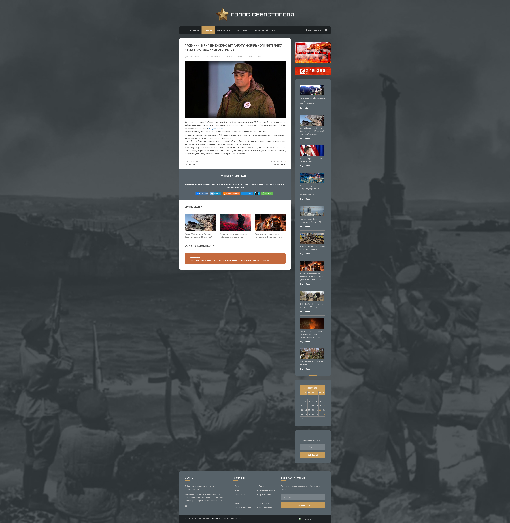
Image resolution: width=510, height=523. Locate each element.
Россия (237, 486)
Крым (237, 490)
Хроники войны (225, 30)
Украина (238, 503)
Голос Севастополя (219, 518)
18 (306, 410)
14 (317, 405)
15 (320, 405)
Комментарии (264, 503)
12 (309, 405)
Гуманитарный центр (264, 30)
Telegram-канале (215, 128)
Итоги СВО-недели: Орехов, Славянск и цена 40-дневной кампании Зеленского (198, 237)
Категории (242, 30)
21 (317, 410)
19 (309, 410)
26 (309, 414)
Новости (208, 30)
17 (302, 410)
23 (324, 410)
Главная (195, 30)
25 (306, 414)
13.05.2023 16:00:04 (192, 57)
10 (302, 405)
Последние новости (267, 490)
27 (313, 414)
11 (306, 405)
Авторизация (314, 30)
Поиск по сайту (265, 499)
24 (302, 414)
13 (313, 405)
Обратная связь (265, 507)
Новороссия (218, 57)
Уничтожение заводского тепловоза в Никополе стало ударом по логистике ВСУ (268, 237)
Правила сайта (265, 494)
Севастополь (240, 494)
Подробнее (305, 108)
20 (313, 410)
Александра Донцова (236, 57)
